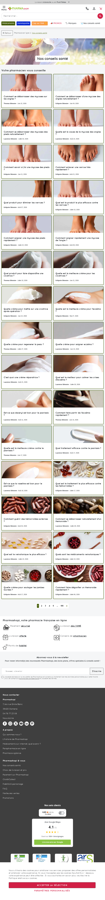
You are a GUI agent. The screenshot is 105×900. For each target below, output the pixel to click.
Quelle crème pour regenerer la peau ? (24, 344)
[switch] (61, 813)
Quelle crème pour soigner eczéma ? (75, 344)
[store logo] (33, 8)
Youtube (21, 724)
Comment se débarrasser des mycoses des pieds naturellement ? (26, 133)
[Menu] (64, 810)
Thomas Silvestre (10, 103)
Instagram (10, 724)
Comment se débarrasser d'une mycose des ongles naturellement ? (78, 97)
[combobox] (52, 16)
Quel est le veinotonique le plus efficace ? (25, 554)
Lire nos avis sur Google (52, 842)
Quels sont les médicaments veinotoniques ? (78, 554)
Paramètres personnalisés (52, 890)
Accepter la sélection (52, 885)
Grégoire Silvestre (62, 103)
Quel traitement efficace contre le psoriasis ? (78, 448)
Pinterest (32, 724)
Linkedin (27, 724)
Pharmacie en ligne (21, 33)
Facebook (5, 724)
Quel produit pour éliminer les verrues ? (24, 202)
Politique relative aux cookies (23, 878)
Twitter (16, 724)
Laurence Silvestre (10, 139)
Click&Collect (9, 779)
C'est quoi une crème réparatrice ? (22, 377)
